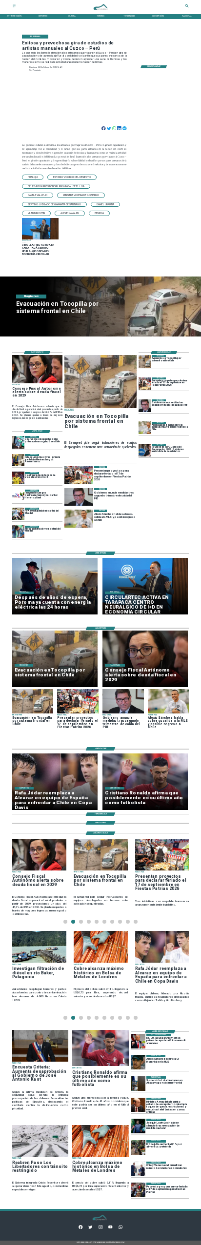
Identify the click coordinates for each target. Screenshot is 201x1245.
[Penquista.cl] (14, 7)
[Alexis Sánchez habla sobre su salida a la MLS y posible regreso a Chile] (145, 428)
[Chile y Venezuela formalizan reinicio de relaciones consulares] (138, 1169)
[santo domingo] (18, 496)
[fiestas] (145, 383)
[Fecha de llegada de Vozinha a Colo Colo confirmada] (18, 478)
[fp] (138, 1190)
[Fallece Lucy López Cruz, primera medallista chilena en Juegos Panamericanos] (18, 460)
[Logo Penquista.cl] (101, 11)
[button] (32, 177)
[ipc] (138, 1147)
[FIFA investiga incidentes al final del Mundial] (18, 514)
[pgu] (145, 450)
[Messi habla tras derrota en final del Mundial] (18, 532)
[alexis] (138, 1062)
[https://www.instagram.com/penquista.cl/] (100, 1228)
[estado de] (138, 1105)
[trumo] (138, 1041)
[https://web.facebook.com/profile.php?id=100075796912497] (80, 1228)
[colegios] (138, 1083)
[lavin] (138, 1126)
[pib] (145, 405)
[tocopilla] (145, 361)
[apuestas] (18, 442)
